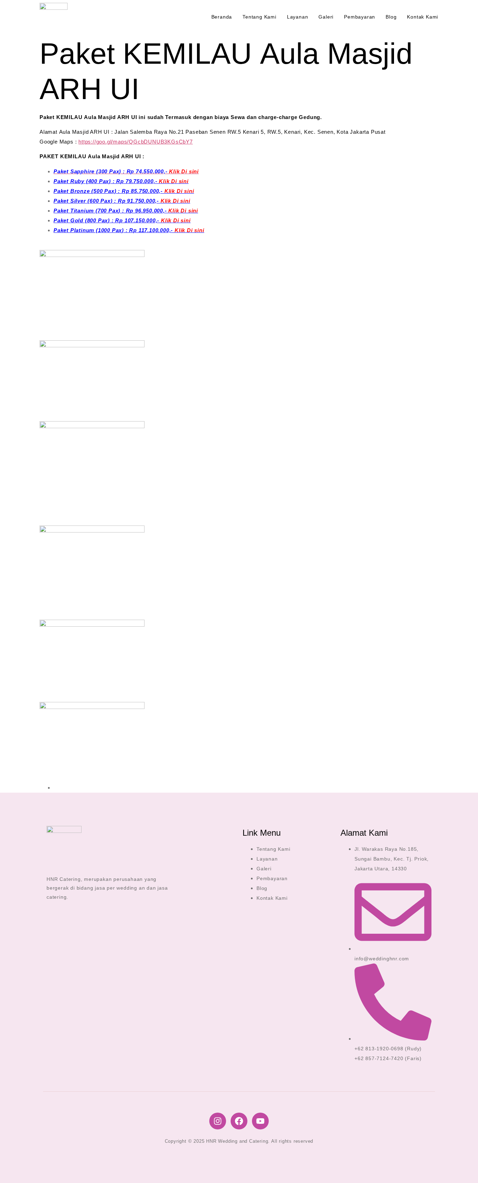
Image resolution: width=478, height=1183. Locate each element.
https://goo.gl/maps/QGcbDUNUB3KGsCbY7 (135, 142)
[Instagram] (217, 1121)
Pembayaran (359, 17)
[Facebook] (239, 1121)
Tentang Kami (259, 17)
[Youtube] (260, 1121)
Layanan (297, 17)
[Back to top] (462, 1167)
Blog (391, 17)
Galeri (325, 17)
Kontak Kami (422, 17)
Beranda (221, 17)
